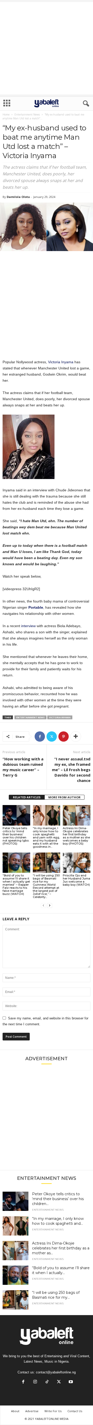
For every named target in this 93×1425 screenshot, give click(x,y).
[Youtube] (70, 1382)
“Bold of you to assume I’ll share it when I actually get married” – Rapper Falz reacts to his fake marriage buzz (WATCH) (16, 885)
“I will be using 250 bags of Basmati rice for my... (56, 1295)
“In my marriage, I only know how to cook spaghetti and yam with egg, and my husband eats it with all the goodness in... (46, 837)
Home (6, 114)
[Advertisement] (46, 48)
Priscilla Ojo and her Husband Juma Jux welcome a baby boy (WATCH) (76, 880)
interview (28, 626)
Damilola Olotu (18, 197)
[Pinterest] (63, 736)
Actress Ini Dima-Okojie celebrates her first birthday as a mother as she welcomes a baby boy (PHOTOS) (76, 835)
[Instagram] (35, 1382)
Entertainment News (27, 114)
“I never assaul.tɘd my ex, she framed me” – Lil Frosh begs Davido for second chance (71, 769)
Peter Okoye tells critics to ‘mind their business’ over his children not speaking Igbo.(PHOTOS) (16, 835)
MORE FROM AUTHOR (64, 797)
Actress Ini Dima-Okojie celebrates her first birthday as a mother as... (60, 1248)
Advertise (31, 1411)
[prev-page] (43, 905)
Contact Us (74, 1411)
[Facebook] (40, 736)
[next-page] (49, 905)
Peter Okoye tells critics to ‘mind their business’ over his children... (58, 1199)
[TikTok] (47, 1382)
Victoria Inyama (60, 362)
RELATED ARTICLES (27, 797)
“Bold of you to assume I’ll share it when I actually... (61, 1270)
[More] (75, 736)
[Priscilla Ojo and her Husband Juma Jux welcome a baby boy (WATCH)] (76, 863)
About (15, 1411)
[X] (52, 736)
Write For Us (52, 1411)
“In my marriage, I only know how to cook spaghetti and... (58, 1221)
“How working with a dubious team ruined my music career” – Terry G (23, 767)
